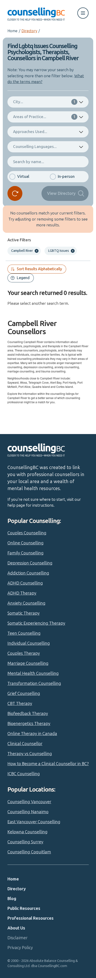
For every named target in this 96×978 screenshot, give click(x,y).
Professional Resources (30, 918)
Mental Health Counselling (33, 673)
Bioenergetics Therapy (28, 723)
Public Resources (23, 908)
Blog (11, 898)
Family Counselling (25, 553)
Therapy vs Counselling (29, 753)
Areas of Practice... (44, 116)
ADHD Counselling (25, 583)
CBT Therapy (19, 703)
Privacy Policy (20, 947)
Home (12, 31)
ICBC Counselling (23, 773)
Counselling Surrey (25, 842)
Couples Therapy (23, 653)
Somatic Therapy (23, 613)
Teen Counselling (24, 633)
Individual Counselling (28, 643)
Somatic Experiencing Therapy (36, 623)
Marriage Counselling (27, 663)
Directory (29, 31)
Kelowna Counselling (27, 831)
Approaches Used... (30, 131)
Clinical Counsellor (24, 743)
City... (44, 101)
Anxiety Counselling (26, 603)
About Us (16, 928)
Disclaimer (17, 937)
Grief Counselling (23, 693)
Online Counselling (25, 543)
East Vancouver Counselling (33, 821)
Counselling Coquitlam (29, 852)
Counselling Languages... (35, 146)
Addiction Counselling (28, 573)
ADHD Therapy (21, 593)
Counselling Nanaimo (27, 811)
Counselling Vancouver (29, 801)
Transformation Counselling (34, 683)
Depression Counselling (29, 563)
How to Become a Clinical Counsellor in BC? (48, 763)
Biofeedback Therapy (27, 713)
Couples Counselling (26, 533)
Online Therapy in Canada (32, 733)
